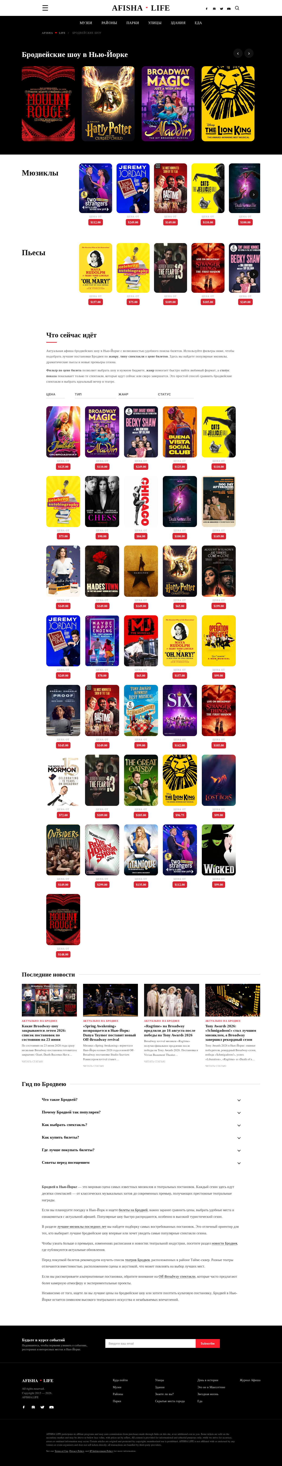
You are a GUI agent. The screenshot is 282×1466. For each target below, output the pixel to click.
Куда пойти (120, 1380)
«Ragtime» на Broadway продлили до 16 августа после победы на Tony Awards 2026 (169, 1030)
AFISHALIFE (53, 32)
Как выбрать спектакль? (64, 1124)
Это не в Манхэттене (211, 1387)
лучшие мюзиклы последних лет (81, 1226)
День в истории (207, 1380)
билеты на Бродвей (133, 1209)
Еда (198, 23)
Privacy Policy (76, 1451)
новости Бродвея (224, 1243)
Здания (178, 23)
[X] (222, 8)
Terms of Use (61, 1451)
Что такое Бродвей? (60, 1099)
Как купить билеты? (60, 1137)
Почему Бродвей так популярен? (71, 1112)
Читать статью (32, 1061)
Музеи (86, 23)
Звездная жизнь (207, 1394)
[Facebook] (208, 8)
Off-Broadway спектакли (177, 1276)
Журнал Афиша (250, 1380)
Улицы (154, 23)
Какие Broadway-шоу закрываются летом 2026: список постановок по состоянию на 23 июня (44, 1033)
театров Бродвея (137, 1259)
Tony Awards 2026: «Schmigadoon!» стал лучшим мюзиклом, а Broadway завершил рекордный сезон (230, 1033)
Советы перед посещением (65, 1162)
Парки (132, 23)
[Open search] (237, 8)
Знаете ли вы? (164, 1394)
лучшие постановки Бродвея (83, 356)
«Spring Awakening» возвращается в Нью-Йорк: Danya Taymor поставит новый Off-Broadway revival (109, 1033)
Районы (109, 23)
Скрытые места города (170, 1401)
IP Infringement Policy (101, 1451)
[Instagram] (215, 8)
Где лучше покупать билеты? (68, 1150)
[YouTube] (229, 8)
